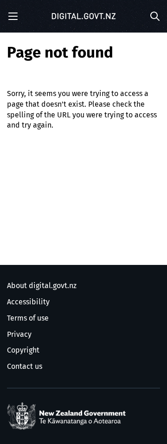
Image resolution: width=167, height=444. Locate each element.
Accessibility (28, 302)
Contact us (24, 366)
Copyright (23, 350)
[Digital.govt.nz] (83, 16)
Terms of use (28, 318)
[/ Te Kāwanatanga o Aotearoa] (68, 416)
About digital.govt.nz (42, 286)
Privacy (19, 334)
